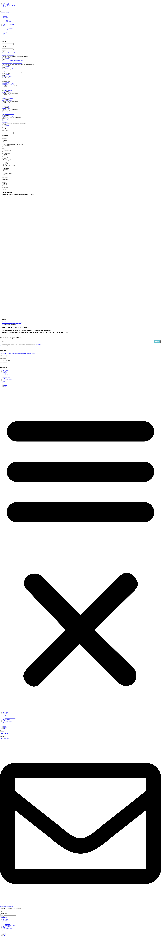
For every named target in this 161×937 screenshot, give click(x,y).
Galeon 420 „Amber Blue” (7, 100)
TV (4, 172)
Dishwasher (5, 177)
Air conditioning (6, 153)
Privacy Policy (38, 344)
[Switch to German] (6, 34)
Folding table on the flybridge (9, 167)
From (3, 57)
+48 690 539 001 (5, 323)
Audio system (6, 168)
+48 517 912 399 (4, 738)
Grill (4, 149)
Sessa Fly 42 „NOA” (6, 108)
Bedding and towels (7, 159)
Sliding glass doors (7, 162)
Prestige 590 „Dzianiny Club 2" (8, 71)
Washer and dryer (6, 160)
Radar (4, 164)
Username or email (3, 913)
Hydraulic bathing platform (8, 151)
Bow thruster (5, 141)
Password (2, 914)
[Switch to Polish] (5, 35)
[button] (80, 549)
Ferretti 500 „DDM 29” (6, 78)
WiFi (4, 174)
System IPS (5, 169)
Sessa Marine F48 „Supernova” (8, 84)
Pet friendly (5, 163)
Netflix (4, 158)
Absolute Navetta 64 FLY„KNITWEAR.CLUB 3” (12, 63)
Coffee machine (6, 143)
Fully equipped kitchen (7, 173)
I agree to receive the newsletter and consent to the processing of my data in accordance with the (21, 344)
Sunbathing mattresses (7, 157)
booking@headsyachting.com (15, 323)
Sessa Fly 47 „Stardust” (6, 92)
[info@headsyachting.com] (80, 903)
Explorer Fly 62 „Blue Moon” (8, 55)
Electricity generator (7, 146)
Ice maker (5, 175)
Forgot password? (3, 917)
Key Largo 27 (4, 122)
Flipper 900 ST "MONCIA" (7, 116)
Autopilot (5, 140)
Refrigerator (5, 155)
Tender (4, 170)
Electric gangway (6, 145)
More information (5, 58)
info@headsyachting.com (6, 906)
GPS (4, 148)
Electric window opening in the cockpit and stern (13, 144)
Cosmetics (5, 154)
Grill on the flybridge (7, 150)
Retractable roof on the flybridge (9, 165)
